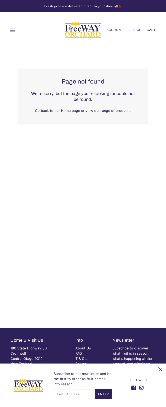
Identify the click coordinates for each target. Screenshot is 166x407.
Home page (70, 110)
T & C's (81, 358)
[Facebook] (134, 387)
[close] (160, 368)
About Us (83, 348)
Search (135, 30)
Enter (103, 394)
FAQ (78, 353)
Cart (151, 30)
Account (115, 30)
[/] (83, 29)
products (123, 110)
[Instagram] (140, 387)
